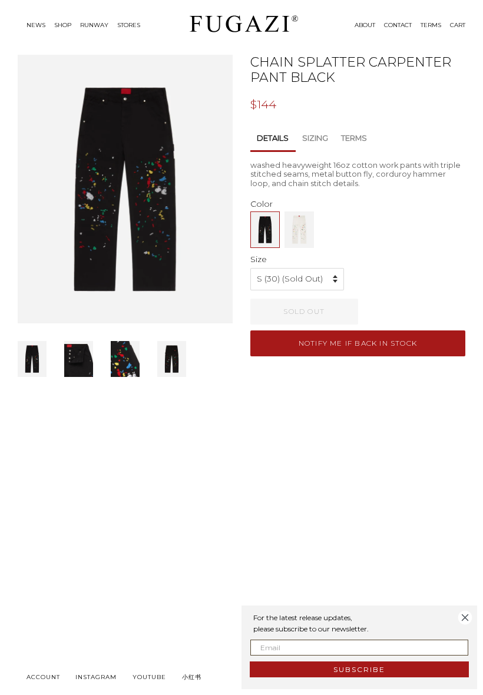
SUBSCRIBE (359, 669)
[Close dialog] (465, 617)
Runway (94, 25)
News (36, 25)
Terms (431, 25)
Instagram (96, 677)
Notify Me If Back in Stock (358, 343)
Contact (398, 25)
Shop (62, 25)
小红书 (191, 677)
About (365, 25)
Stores (128, 25)
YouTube (149, 677)
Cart (457, 25)
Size (258, 259)
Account (43, 677)
